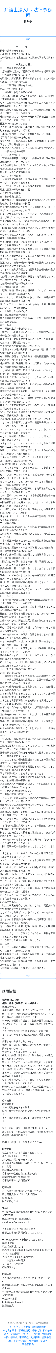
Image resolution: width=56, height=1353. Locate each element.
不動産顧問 (24, 1330)
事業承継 (24, 1337)
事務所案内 (28, 1344)
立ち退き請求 (10, 1330)
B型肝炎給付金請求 (17, 1340)
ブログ (43, 1340)
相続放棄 (47, 1330)
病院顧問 (33, 1340)
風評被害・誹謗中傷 (40, 1337)
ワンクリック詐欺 (31, 1333)
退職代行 (36, 1330)
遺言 (6, 1333)
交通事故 (15, 1333)
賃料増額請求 (39, 1326)
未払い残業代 (11, 1337)
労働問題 (46, 1333)
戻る (28, 39)
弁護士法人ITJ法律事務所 (28, 12)
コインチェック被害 (19, 1326)
